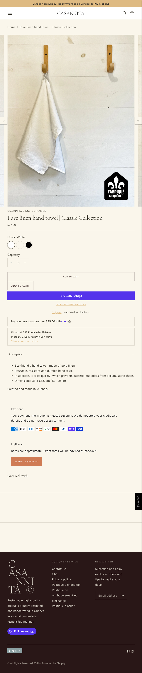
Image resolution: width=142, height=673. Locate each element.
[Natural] (20, 245)
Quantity (13, 254)
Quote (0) (138, 501)
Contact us (59, 568)
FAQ (55, 574)
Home (11, 27)
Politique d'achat (63, 605)
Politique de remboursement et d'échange (64, 595)
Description (15, 354)
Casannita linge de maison (26, 210)
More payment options (71, 304)
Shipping (57, 312)
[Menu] (10, 13)
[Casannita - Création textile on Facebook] (128, 651)
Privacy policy (61, 579)
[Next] (138, 120)
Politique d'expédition (66, 584)
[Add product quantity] (11, 262)
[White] (11, 245)
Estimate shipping (26, 461)
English (13, 650)
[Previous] (3, 120)
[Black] (29, 245)
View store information (24, 341)
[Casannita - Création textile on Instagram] (132, 651)
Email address (107, 591)
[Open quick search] (124, 13)
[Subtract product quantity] (25, 262)
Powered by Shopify (54, 663)
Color (11, 237)
